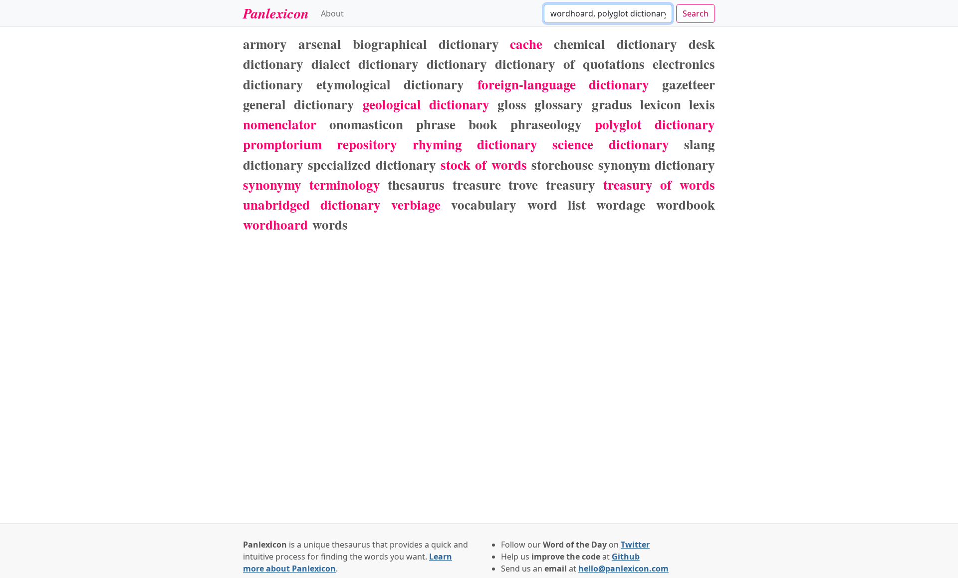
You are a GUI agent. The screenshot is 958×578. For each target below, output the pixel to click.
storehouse (562, 164)
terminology (344, 184)
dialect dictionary (365, 63)
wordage (621, 204)
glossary (558, 104)
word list (556, 204)
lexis (702, 104)
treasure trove (495, 184)
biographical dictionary (426, 43)
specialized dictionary (372, 164)
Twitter (635, 544)
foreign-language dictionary (563, 84)
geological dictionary (426, 104)
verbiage (416, 204)
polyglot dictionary (655, 124)
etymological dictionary (390, 84)
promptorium (282, 144)
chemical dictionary (615, 43)
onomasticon (366, 124)
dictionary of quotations (570, 63)
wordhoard (275, 224)
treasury (570, 184)
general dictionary (298, 104)
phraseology (546, 124)
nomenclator (279, 124)
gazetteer (688, 84)
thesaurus (416, 184)
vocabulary (483, 204)
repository (367, 144)
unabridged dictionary (312, 204)
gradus (612, 104)
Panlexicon (276, 13)
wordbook (685, 204)
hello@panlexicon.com (623, 568)
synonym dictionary (656, 164)
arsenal (319, 43)
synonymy (272, 184)
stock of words (483, 164)
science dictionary (610, 144)
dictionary (457, 63)
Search (696, 13)
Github (626, 556)
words (330, 224)
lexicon (660, 104)
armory (265, 43)
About (332, 13)
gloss (511, 104)
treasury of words (659, 184)
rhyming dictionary (475, 144)
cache (526, 43)
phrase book (456, 124)
